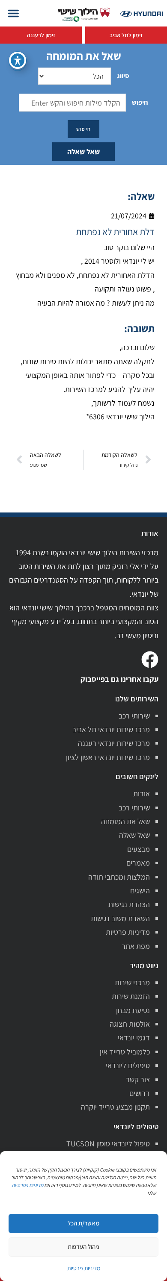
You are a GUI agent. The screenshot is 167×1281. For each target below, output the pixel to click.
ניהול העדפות (83, 1247)
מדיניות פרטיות (128, 932)
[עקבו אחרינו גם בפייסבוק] (149, 659)
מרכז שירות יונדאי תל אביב (111, 729)
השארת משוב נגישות (120, 918)
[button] (13, 13)
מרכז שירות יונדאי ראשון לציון (108, 757)
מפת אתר (136, 946)
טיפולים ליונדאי (128, 1065)
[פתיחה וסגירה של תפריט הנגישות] (17, 60)
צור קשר (138, 1079)
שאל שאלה (83, 151)
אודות (141, 793)
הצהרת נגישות (129, 904)
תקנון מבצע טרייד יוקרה (115, 1107)
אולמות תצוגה (130, 1024)
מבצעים (138, 849)
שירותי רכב (134, 716)
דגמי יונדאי (134, 1037)
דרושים (139, 1093)
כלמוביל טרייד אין (125, 1052)
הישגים (140, 890)
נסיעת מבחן (133, 1010)
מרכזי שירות (132, 982)
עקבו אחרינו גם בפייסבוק (119, 679)
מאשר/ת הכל (83, 1223)
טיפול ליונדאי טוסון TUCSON (108, 1143)
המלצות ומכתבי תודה (119, 877)
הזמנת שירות (131, 996)
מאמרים (138, 863)
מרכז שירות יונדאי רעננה (114, 743)
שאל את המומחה (125, 821)
